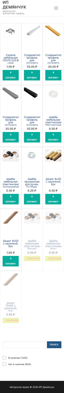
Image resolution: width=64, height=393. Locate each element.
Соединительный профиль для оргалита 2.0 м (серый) (14, 123)
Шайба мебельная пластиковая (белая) (32, 244)
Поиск (54, 344)
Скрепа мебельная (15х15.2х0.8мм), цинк (13, 59)
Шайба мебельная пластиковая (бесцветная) (53, 121)
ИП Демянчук (14, 5)
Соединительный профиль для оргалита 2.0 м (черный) (35, 123)
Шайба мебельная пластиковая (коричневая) (11, 182)
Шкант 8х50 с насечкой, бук (10, 243)
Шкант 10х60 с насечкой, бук (10, 306)
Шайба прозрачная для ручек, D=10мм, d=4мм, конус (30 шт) (32, 186)
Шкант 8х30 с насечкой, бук (53, 181)
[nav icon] (56, 8)
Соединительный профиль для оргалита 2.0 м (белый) (35, 61)
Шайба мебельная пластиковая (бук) (53, 244)
